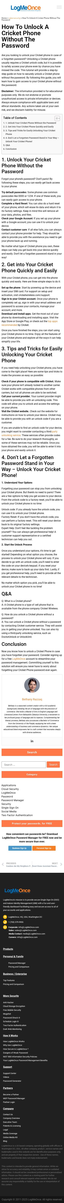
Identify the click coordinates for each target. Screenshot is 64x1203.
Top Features (9, 980)
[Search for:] (24, 764)
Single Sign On (9, 807)
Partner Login (9, 1102)
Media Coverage (10, 1133)
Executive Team (10, 1122)
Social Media (8, 811)
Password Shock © (11, 1018)
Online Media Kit (10, 1137)
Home (4, 18)
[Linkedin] (32, 741)
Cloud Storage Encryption (14, 1006)
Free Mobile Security (12, 1010)
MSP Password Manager (14, 1098)
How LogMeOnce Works (14, 1041)
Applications (8, 785)
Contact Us (8, 1114)
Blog (5, 1141)
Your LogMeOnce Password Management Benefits (25, 1060)
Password (7, 796)
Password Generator (12, 1081)
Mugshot (7, 1014)
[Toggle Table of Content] (55, 118)
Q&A (8, 145)
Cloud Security (10, 789)
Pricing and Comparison (18, 967)
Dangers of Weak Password (15, 1053)
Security (6, 803)
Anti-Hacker (8, 1002)
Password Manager (12, 800)
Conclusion (11, 149)
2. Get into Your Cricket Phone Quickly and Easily (30, 126)
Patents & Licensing (12, 1126)
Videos (6, 1077)
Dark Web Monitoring (12, 1029)
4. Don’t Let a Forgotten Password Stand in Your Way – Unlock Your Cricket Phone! (32, 140)
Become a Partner (11, 1094)
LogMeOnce (18, 658)
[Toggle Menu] (59, 7)
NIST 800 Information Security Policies (20, 1056)
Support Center (9, 1073)
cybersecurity (14, 18)
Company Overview (11, 1118)
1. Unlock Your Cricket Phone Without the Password (31, 123)
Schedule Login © (11, 1021)
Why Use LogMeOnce (12, 1045)
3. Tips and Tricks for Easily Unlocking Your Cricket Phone (30, 132)
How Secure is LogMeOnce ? (15, 1049)
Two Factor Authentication (17, 815)
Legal (5, 1130)
